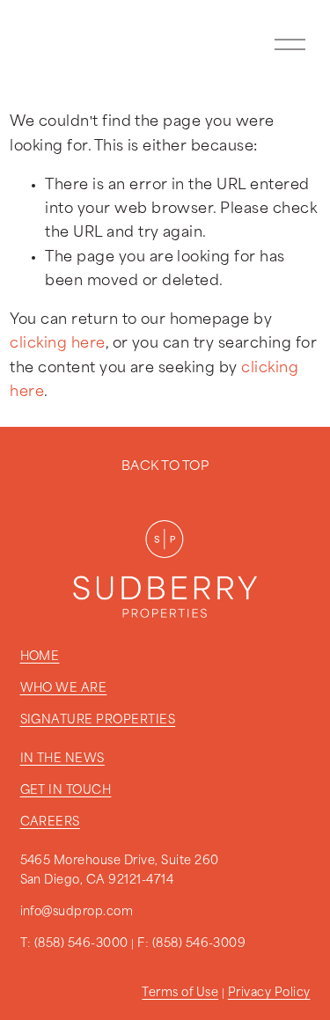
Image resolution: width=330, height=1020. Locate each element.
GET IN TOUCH (66, 790)
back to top (165, 466)
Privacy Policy (269, 993)
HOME (40, 657)
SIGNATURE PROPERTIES (98, 720)
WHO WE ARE (63, 688)
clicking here (57, 343)
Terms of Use (180, 993)
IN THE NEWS (62, 759)
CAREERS (50, 822)
